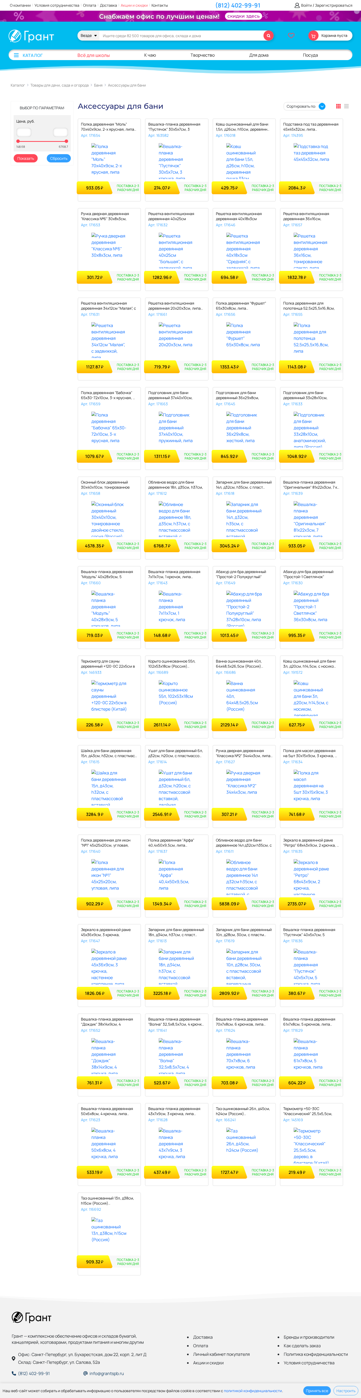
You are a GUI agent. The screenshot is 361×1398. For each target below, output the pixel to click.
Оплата (89, 5)
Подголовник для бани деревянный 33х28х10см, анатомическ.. (305, 395)
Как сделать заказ (302, 1346)
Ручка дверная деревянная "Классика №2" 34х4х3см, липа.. (244, 753)
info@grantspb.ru (107, 1373)
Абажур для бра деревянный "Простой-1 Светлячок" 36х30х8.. (308, 574)
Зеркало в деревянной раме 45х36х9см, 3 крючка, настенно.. (106, 932)
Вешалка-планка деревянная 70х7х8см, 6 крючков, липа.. (242, 1021)
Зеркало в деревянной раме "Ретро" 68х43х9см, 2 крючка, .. (311, 842)
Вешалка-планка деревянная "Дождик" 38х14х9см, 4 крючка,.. (107, 1022)
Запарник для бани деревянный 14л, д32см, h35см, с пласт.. (244, 484)
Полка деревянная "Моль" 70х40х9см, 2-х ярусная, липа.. (108, 126)
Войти (306, 5)
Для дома (259, 55)
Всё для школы (93, 55)
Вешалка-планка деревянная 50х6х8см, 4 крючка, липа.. (107, 1111)
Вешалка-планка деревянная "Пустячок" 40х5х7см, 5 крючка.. (309, 932)
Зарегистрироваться (333, 5)
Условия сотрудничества (56, 5)
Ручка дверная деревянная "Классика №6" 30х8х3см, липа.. (105, 216)
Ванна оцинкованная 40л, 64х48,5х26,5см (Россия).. (239, 663)
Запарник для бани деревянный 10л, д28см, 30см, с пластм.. (244, 932)
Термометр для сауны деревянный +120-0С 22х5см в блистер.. (108, 664)
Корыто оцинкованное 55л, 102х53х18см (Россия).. (172, 663)
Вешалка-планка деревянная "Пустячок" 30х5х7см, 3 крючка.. (174, 127)
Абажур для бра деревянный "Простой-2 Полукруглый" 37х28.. (241, 574)
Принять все (317, 1390)
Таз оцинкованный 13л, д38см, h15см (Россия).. (107, 1200)
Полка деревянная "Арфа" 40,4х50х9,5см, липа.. (171, 842)
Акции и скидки (134, 5)
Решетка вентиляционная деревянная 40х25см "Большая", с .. (171, 216)
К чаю (150, 55)
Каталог (33, 55)
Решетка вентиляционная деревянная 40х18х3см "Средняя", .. (239, 216)
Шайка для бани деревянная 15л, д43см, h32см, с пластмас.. (109, 753)
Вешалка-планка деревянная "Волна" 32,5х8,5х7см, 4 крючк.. (176, 1021)
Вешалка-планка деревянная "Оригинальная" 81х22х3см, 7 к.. (311, 484)
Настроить (345, 1390)
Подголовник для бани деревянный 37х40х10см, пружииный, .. (170, 395)
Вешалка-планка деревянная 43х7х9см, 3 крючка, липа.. (174, 1111)
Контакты (160, 5)
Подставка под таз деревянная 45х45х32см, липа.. (311, 126)
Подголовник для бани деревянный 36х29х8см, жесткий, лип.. (237, 395)
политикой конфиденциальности (253, 1390)
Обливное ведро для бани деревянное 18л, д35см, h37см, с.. (175, 485)
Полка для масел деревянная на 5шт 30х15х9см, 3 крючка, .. (310, 753)
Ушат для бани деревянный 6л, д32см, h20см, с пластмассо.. (175, 753)
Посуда (310, 55)
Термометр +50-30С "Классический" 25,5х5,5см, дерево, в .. (307, 1111)
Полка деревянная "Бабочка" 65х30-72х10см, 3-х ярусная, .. (108, 395)
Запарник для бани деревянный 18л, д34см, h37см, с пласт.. (176, 932)
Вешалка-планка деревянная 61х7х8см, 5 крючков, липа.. (309, 1021)
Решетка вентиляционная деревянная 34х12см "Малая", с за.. (108, 306)
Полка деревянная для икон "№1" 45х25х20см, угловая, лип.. (105, 843)
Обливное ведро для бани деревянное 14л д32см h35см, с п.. (244, 843)
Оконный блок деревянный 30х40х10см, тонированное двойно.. (105, 485)
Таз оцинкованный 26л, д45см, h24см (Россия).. (243, 1111)
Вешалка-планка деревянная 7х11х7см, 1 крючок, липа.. (174, 574)
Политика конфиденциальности (316, 1354)
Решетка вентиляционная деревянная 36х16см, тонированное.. (306, 216)
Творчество (203, 55)
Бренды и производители (309, 1337)
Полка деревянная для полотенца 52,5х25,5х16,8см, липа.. (309, 306)
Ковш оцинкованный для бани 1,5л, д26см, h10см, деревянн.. (242, 126)
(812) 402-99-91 (238, 5)
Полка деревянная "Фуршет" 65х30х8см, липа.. (241, 305)
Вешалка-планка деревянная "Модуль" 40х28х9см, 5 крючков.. (107, 574)
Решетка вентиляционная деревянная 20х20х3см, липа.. (175, 305)
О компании (20, 5)
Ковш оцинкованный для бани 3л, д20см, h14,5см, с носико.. (309, 663)
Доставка (108, 5)
